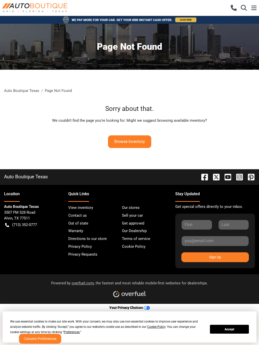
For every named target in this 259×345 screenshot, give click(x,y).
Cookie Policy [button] (156, 327)
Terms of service (136, 238)
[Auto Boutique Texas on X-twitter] (214, 177)
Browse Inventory (129, 141)
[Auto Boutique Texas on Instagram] (237, 177)
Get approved (133, 223)
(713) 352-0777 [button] (24, 225)
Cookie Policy (133, 246)
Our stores (131, 207)
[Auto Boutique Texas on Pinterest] (249, 177)
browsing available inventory (181, 120)
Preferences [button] (72, 332)
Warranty (75, 231)
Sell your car (132, 215)
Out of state (78, 223)
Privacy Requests (82, 254)
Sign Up (215, 257)
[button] (234, 8)
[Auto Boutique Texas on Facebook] (202, 177)
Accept (229, 329)
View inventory (80, 207)
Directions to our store (87, 238)
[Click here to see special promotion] (129, 19)
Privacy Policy (80, 246)
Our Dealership (134, 231)
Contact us (77, 215)
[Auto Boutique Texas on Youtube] (226, 177)
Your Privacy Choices (126, 308)
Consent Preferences (40, 339)
